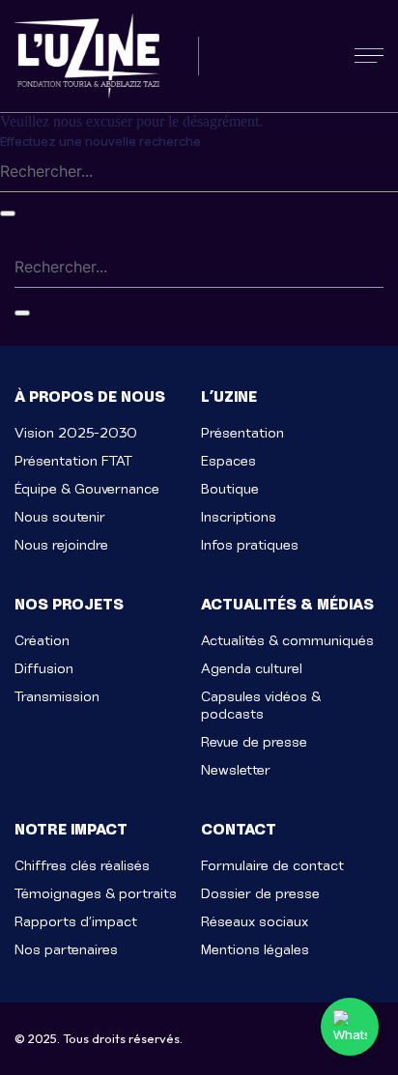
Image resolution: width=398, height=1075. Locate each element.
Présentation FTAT (73, 461)
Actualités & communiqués (287, 641)
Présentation (242, 433)
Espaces (228, 461)
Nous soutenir (59, 517)
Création (42, 641)
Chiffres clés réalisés (82, 866)
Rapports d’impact (75, 922)
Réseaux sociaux (254, 922)
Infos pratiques (249, 545)
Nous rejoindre (61, 545)
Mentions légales (255, 950)
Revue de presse (254, 742)
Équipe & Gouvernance (86, 489)
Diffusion (43, 669)
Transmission (57, 697)
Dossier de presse (260, 894)
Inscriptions (238, 517)
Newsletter (235, 770)
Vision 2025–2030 (75, 433)
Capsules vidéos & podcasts (261, 705)
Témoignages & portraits (95, 894)
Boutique (230, 489)
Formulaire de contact (272, 866)
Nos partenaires (66, 950)
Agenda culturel (251, 669)
